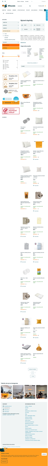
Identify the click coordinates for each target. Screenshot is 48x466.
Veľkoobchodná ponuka (29, 433)
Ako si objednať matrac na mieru (31, 424)
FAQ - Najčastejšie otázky (30, 415)
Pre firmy (26, 412)
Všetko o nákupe (20, 1)
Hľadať (29, 6)
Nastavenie (4, 461)
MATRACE (4, 25)
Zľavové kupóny (28, 427)
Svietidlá (5, 37)
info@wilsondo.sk (7, 405)
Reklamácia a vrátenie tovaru (30, 410)
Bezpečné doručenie (29, 423)
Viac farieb (10, 67)
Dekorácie (6, 35)
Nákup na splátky (28, 435)
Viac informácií (4, 458)
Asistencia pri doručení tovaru (31, 429)
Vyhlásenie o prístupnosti (30, 438)
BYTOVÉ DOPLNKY (6, 31)
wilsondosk (6, 411)
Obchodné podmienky (29, 421)
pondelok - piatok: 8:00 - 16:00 (11, 414)
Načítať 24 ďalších (32, 369)
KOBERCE (4, 28)
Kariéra (26, 426)
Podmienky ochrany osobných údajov (32, 440)
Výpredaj (10, 64)
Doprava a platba (28, 416)
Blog (26, 413)
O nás (26, 409)
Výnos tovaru (27, 420)
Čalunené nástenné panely (9, 39)
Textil (5, 33)
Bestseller (10, 66)
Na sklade (10, 60)
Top (10, 68)
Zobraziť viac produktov (31, 62)
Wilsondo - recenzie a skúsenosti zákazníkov (11, 446)
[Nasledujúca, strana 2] (32, 373)
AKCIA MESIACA (6, 45)
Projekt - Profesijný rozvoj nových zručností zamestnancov (33, 432)
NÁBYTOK (4, 22)
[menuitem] (4, 10)
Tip (10, 63)
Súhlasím (43, 454)
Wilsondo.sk (6, 409)
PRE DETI (4, 42)
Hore (33, 376)
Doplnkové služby (28, 418)
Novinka (10, 62)
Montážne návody (28, 436)
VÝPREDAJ (5, 48)
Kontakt (26, 1)
